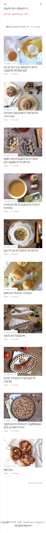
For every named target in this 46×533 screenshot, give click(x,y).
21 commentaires (14, 339)
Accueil (7, 14)
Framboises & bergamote (16, 8)
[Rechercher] (40, 3)
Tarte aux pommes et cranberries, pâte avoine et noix (23, 425)
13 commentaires (14, 385)
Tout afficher (35, 27)
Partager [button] (6, 74)
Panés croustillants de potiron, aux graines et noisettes (21, 160)
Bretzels (8, 470)
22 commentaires (14, 166)
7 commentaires (14, 74)
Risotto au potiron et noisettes (21, 250)
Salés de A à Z (17, 14)
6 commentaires (14, 473)
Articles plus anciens (35, 483)
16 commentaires (14, 211)
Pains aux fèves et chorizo (18, 293)
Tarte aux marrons (14, 335)
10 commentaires (14, 120)
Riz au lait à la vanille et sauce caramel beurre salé (20, 69)
